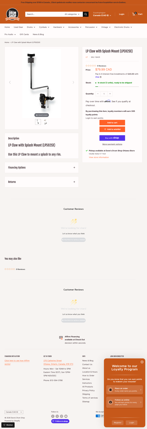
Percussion (90, 27)
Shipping (86, 394)
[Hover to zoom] (41, 83)
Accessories (73, 27)
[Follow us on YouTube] (66, 416)
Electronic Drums (121, 27)
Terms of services (90, 398)
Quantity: (90, 93)
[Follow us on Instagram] (61, 416)
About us (86, 368)
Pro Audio (9, 34)
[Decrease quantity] (97, 93)
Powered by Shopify (12, 421)
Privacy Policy (88, 390)
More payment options (112, 144)
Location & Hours (89, 372)
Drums (30, 27)
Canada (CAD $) (12, 412)
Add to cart (112, 122)
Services (86, 379)
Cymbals (43, 27)
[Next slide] (73, 82)
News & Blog (38, 34)
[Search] (86, 14)
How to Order (88, 375)
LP (87, 57)
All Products (87, 386)
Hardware (57, 27)
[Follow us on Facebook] (52, 416)
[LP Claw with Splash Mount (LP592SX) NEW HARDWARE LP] (38, 122)
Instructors (87, 383)
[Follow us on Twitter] (57, 416)
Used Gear (18, 27)
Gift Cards (24, 34)
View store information (99, 157)
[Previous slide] (10, 82)
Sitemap (85, 401)
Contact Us (87, 364)
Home (7, 27)
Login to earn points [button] (94, 118)
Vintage (104, 27)
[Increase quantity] (110, 93)
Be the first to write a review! (73, 240)
